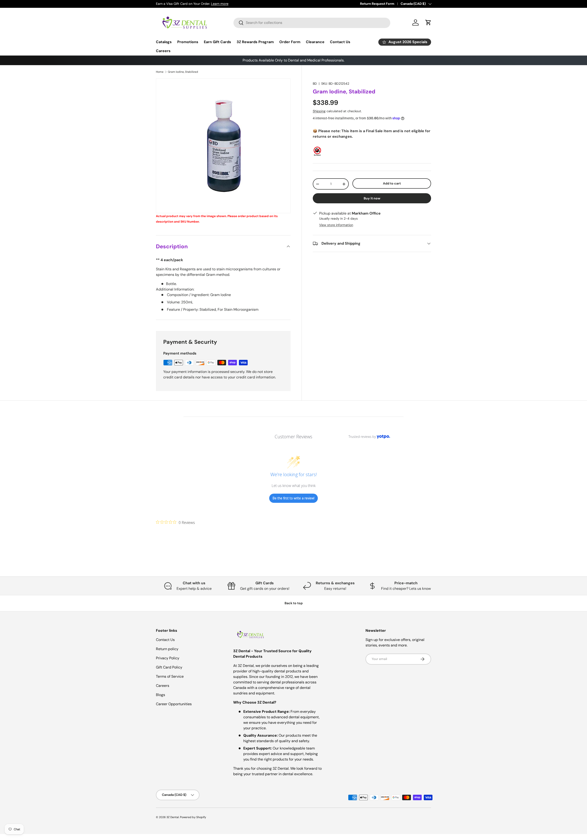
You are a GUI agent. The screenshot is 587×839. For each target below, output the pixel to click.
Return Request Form (377, 4)
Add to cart (392, 183)
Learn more (219, 4)
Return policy (167, 648)
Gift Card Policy (169, 667)
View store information (336, 225)
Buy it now (372, 198)
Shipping (319, 111)
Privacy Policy (167, 658)
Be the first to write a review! (293, 498)
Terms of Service (170, 676)
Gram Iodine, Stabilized (183, 71)
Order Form (289, 41)
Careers (163, 50)
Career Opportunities (174, 704)
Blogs (160, 694)
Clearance (315, 41)
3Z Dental (172, 817)
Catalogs (164, 41)
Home (159, 71)
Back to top (294, 603)
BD (315, 83)
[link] (175, 522)
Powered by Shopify (193, 817)
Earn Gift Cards (217, 41)
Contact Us (340, 41)
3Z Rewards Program (255, 41)
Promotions (187, 41)
